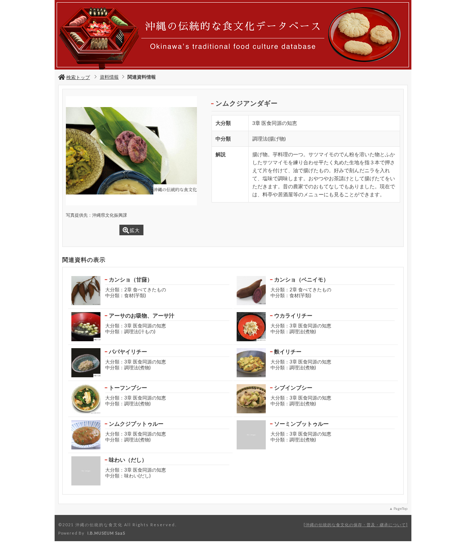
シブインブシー (293, 387)
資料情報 (109, 77)
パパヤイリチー (128, 351)
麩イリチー (287, 351)
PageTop (400, 508)
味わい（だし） (128, 459)
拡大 (135, 230)
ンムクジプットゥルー (136, 423)
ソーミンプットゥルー (301, 423)
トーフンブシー (128, 387)
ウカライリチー (293, 315)
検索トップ (78, 77)
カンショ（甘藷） (131, 279)
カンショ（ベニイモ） (301, 279)
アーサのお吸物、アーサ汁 (141, 315)
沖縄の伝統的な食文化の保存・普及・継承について (355, 524)
